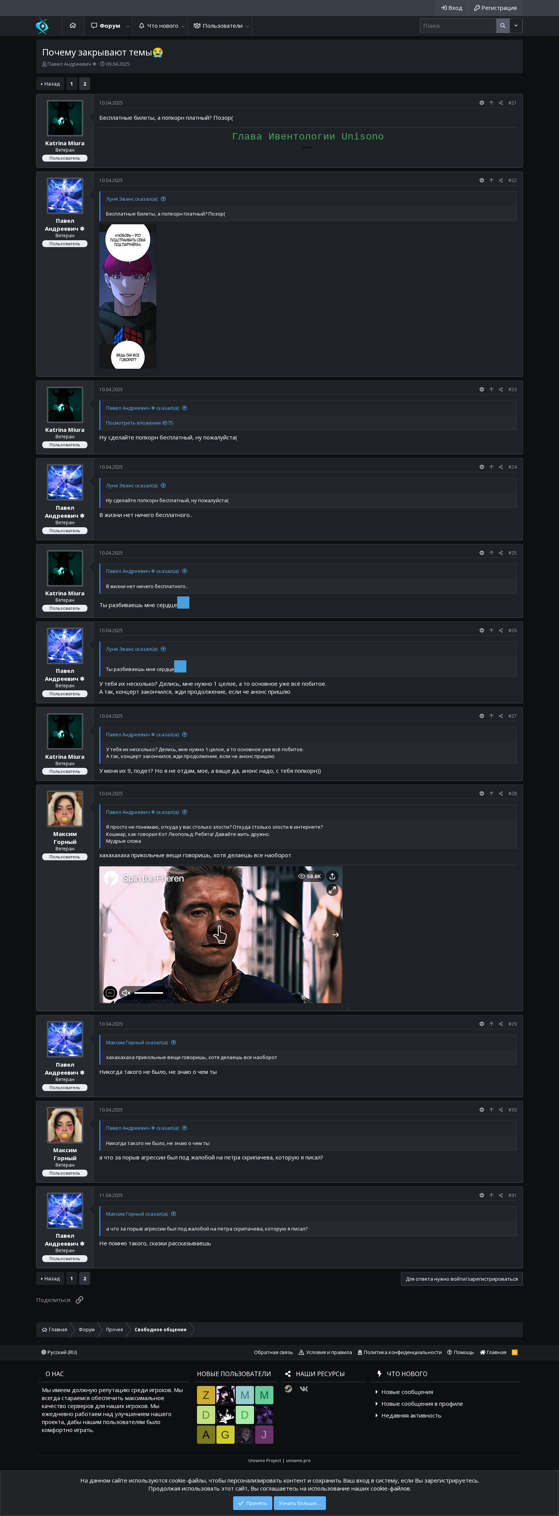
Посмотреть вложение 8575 (139, 422)
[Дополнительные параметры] (503, 25)
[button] (128, 25)
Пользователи (223, 25)
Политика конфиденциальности (403, 1352)
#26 (512, 630)
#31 (512, 1195)
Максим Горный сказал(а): (137, 1042)
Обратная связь (273, 1352)
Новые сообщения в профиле (422, 1403)
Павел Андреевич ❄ (72, 63)
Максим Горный (65, 838)
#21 (512, 103)
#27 (512, 716)
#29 (512, 1024)
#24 (512, 467)
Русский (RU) (61, 1352)
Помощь (464, 1352)
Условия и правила (329, 1352)
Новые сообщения (407, 1391)
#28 (512, 793)
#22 (512, 180)
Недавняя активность (411, 1415)
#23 (512, 389)
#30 (512, 1110)
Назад (52, 83)
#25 (512, 553)
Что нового (163, 25)
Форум (110, 25)
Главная (73, 25)
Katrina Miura (64, 143)
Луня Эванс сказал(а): (132, 198)
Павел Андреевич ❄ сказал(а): (142, 407)
